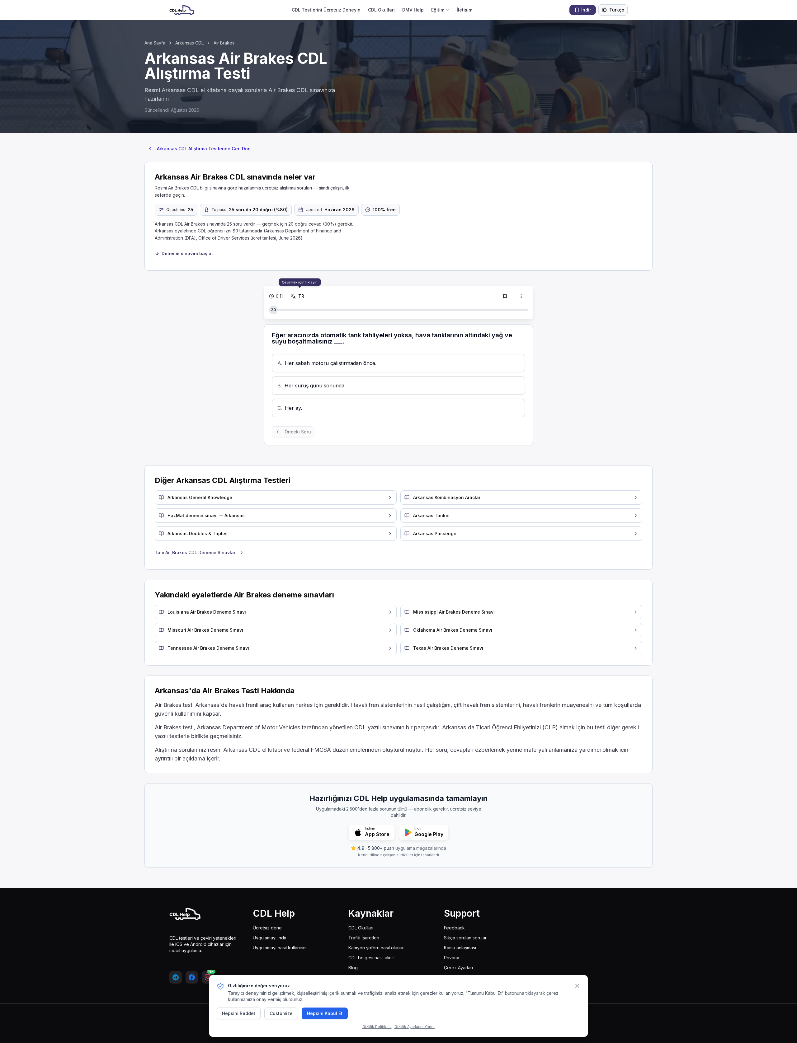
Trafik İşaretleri (363, 937)
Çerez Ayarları (458, 967)
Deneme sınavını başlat (187, 253)
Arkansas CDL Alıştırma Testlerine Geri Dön (204, 148)
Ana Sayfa (154, 42)
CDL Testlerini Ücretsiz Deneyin (326, 9)
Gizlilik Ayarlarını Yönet (414, 1026)
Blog (353, 967)
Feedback (454, 927)
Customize (281, 1013)
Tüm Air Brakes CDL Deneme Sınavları (196, 552)
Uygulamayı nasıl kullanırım (280, 947)
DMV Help (413, 9)
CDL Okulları (381, 9)
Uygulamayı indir (269, 937)
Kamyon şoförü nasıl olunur (376, 947)
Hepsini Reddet (238, 1013)
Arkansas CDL (189, 42)
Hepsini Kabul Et (324, 1013)
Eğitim (437, 9)
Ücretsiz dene (267, 927)
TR (302, 296)
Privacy (451, 957)
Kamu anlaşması (460, 947)
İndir (586, 9)
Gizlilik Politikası (377, 1026)
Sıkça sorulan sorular (465, 937)
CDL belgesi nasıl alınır (371, 957)
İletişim (464, 9)
